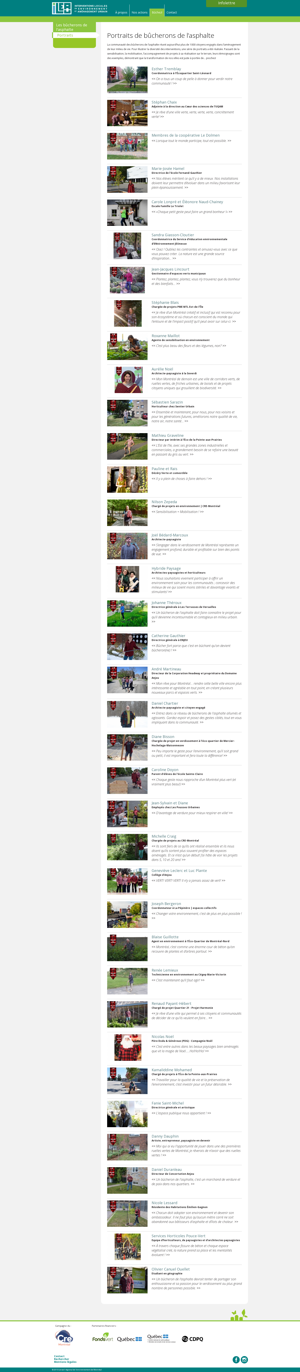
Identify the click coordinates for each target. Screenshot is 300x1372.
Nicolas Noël (163, 1036)
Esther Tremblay (166, 68)
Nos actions (140, 12)
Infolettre (226, 2)
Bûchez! (157, 12)
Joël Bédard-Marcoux (170, 535)
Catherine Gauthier (168, 635)
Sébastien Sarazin (167, 402)
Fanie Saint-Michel (168, 1103)
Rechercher (61, 1359)
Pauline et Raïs (164, 468)
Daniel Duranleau (167, 1169)
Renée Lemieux (165, 970)
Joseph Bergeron (166, 903)
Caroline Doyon (165, 769)
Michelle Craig (164, 836)
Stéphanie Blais (165, 302)
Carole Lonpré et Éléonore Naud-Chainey (187, 201)
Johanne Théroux (166, 602)
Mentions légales (65, 1362)
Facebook (236, 1359)
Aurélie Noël (162, 369)
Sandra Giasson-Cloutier (173, 234)
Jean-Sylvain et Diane (170, 802)
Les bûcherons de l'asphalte (71, 27)
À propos (121, 12)
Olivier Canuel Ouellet (171, 1269)
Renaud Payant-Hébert (171, 1003)
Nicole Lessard (164, 1202)
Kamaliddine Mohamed (172, 1069)
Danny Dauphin (165, 1136)
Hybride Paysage (166, 568)
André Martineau (166, 668)
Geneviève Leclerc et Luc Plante (179, 870)
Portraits (65, 35)
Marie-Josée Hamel (168, 168)
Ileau (79, 8)
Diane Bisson (163, 736)
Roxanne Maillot (166, 335)
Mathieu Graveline (168, 435)
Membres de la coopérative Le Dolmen (186, 135)
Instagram (244, 1359)
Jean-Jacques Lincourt (170, 269)
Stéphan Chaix (164, 102)
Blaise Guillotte (165, 936)
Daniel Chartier (165, 703)
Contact (172, 12)
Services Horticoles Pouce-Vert (179, 1235)
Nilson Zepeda (164, 501)
